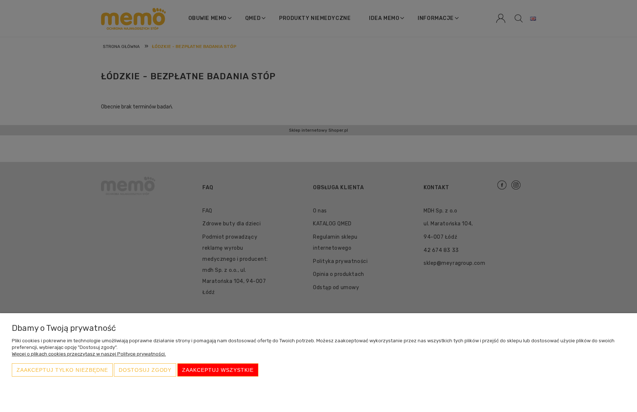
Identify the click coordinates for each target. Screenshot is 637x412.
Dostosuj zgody (145, 370)
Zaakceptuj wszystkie (217, 370)
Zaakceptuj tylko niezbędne (62, 370)
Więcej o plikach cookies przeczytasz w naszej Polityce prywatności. (89, 354)
